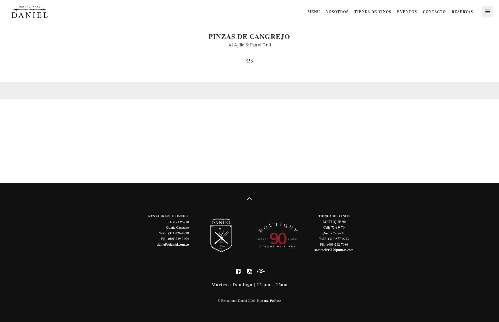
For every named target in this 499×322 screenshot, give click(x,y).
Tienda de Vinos (372, 11)
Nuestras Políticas (269, 300)
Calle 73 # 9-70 (178, 221)
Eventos (407, 11)
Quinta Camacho (177, 227)
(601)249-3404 (178, 238)
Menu (314, 11)
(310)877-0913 (338, 238)
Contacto (434, 11)
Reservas (462, 11)
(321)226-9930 (178, 233)
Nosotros (337, 11)
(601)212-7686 (337, 244)
